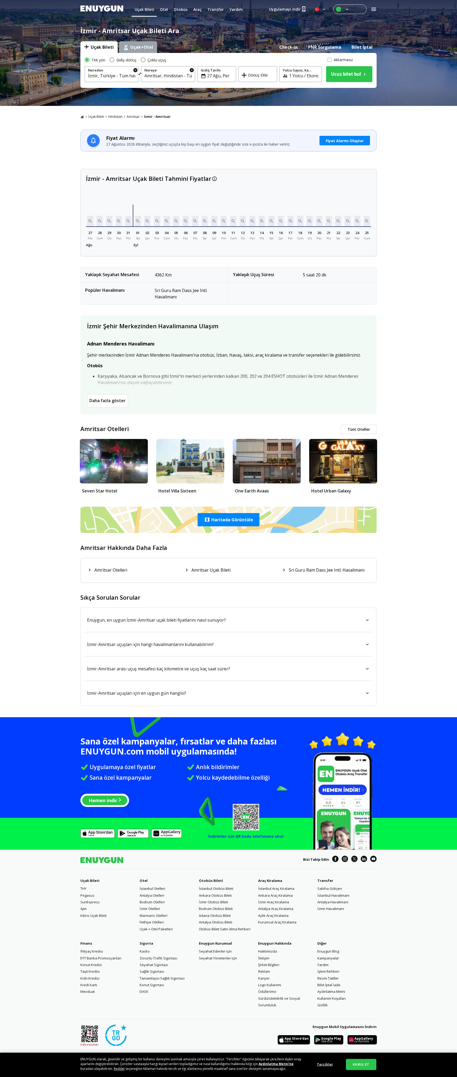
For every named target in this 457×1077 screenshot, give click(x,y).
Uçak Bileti (96, 116)
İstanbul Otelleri (152, 888)
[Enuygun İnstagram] (345, 860)
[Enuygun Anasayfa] (101, 9)
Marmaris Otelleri (153, 915)
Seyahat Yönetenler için (218, 958)
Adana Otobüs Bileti (215, 915)
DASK (144, 991)
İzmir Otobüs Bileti (213, 902)
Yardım (322, 964)
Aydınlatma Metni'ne (276, 1064)
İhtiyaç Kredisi (91, 951)
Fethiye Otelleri (152, 922)
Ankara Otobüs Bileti (215, 895)
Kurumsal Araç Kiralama (277, 922)
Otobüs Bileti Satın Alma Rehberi (224, 929)
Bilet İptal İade (328, 984)
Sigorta (146, 943)
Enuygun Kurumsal (215, 943)
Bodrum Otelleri (152, 902)
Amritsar (133, 116)
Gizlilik (322, 1005)
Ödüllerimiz (267, 991)
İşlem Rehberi (328, 971)
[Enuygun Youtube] (373, 860)
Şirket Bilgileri (268, 964)
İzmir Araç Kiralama (273, 902)
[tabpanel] (228, 70)
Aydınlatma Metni (331, 991)
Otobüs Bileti (211, 880)
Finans (86, 943)
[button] (90, 221)
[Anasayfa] (82, 117)
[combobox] (111, 75)
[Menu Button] (350, 9)
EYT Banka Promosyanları (100, 958)
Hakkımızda (267, 951)
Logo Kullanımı (269, 984)
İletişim (263, 958)
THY (83, 888)
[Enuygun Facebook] (335, 860)
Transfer (325, 880)
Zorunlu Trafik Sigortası (158, 958)
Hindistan (115, 116)
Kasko (145, 951)
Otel (144, 880)
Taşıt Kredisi (90, 971)
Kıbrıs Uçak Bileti (93, 915)
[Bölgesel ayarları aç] (320, 9)
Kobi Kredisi (89, 978)
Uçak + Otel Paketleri (156, 929)
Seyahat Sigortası (154, 964)
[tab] (99, 47)
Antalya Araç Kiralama (275, 908)
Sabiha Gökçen (329, 888)
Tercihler (325, 1064)
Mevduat (87, 991)
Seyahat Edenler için (215, 951)
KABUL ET (361, 1064)
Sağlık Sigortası (152, 971)
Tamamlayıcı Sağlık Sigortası (162, 978)
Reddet (119, 1068)
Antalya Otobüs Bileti (215, 922)
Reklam (264, 971)
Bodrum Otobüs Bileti (216, 908)
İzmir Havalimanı (330, 908)
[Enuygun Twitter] (354, 860)
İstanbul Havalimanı (333, 895)
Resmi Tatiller (328, 978)
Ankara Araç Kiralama (275, 895)
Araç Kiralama (270, 880)
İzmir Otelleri (150, 908)
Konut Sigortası (152, 984)
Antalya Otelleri (152, 895)
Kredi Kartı (88, 984)
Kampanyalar (328, 958)
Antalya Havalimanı (332, 902)
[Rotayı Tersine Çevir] (140, 75)
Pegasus (87, 895)
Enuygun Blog (328, 951)
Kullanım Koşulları (331, 998)
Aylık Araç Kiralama (273, 915)
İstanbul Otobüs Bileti (216, 888)
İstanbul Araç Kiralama (276, 888)
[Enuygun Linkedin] (364, 860)
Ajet (83, 908)
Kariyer (264, 978)
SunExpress (90, 902)
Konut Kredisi (91, 964)
